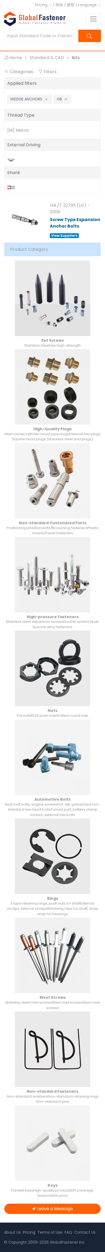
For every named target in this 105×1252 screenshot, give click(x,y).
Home (15, 58)
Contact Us (85, 1232)
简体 (59, 5)
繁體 (70, 5)
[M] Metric (18, 130)
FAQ (68, 1232)
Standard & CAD (47, 58)
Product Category (29, 249)
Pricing (41, 5)
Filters (50, 72)
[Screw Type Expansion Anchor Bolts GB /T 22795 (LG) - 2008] (25, 219)
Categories (21, 72)
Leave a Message (55, 1209)
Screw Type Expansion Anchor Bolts (75, 222)
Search (90, 36)
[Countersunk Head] (12, 160)
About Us (12, 1232)
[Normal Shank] (12, 187)
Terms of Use (49, 1232)
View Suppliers (64, 235)
